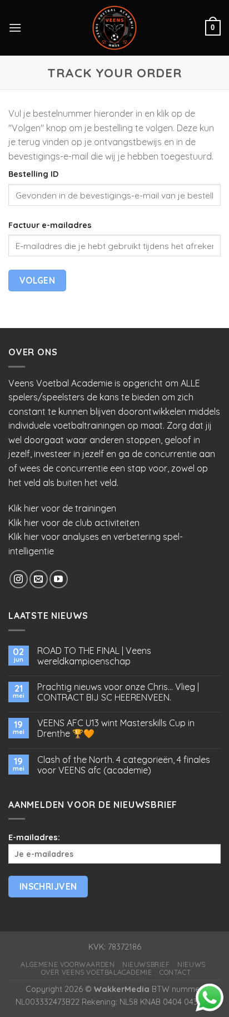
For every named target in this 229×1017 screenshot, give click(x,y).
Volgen (37, 280)
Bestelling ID (33, 174)
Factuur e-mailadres (50, 225)
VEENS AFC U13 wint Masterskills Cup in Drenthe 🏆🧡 (116, 728)
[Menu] (15, 27)
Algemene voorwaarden (67, 964)
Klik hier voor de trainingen (62, 508)
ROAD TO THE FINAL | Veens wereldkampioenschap (94, 656)
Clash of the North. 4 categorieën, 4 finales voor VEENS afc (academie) (123, 765)
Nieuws (191, 964)
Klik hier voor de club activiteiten (74, 522)
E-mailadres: (34, 837)
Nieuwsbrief (146, 964)
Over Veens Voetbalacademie (96, 972)
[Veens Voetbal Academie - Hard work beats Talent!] (114, 28)
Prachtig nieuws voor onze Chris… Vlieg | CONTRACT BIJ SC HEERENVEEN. (118, 692)
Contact (175, 972)
